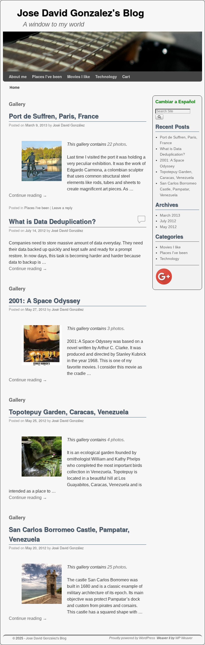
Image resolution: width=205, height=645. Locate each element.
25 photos (116, 567)
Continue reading (28, 195)
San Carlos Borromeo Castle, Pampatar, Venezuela (178, 189)
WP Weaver (183, 638)
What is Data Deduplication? (52, 221)
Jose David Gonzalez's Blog (80, 12)
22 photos (116, 144)
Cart (126, 76)
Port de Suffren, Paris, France (53, 115)
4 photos (115, 439)
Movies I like (78, 76)
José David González (69, 125)
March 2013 (170, 215)
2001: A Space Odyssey (44, 300)
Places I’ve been (47, 76)
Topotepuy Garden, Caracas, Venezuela (68, 411)
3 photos (115, 328)
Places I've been (36, 207)
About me (18, 76)
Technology (106, 76)
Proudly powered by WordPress (132, 638)
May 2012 (168, 227)
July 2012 (168, 221)
